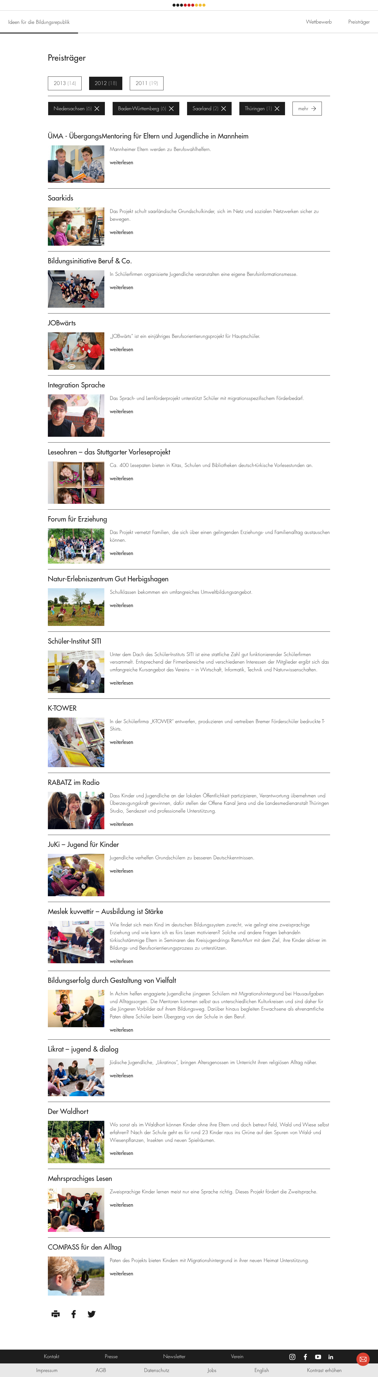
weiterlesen (121, 162)
